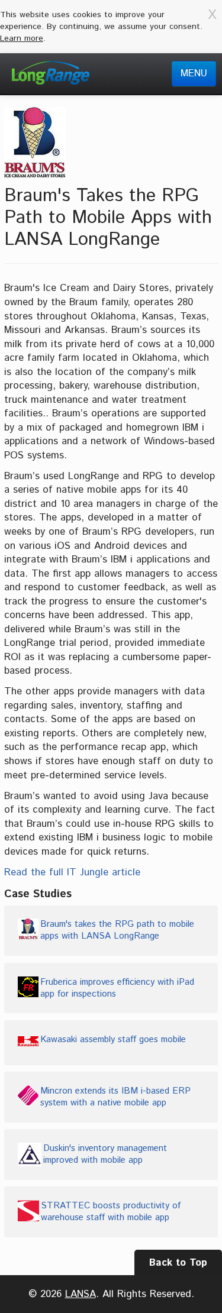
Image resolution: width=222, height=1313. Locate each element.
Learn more (21, 38)
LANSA (80, 1294)
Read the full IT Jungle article (72, 872)
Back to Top (178, 1263)
